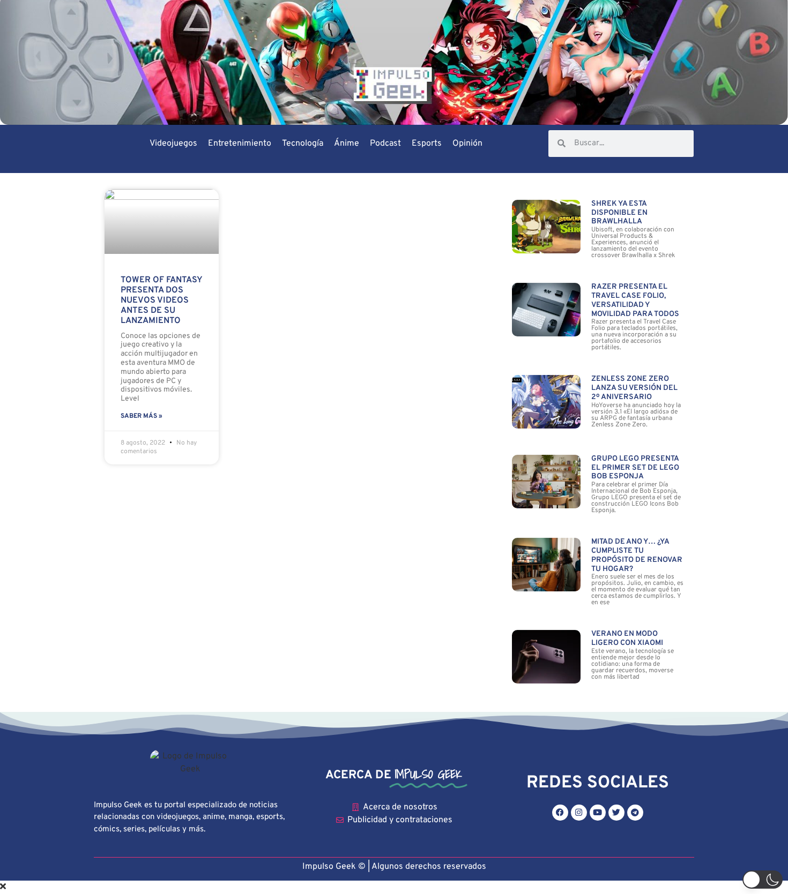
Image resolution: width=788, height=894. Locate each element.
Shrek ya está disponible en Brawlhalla (619, 213)
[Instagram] (579, 813)
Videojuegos (173, 143)
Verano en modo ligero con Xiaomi (627, 638)
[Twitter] (616, 813)
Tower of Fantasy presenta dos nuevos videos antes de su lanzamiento (161, 301)
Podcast (385, 143)
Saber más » (141, 416)
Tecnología (302, 143)
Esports (427, 143)
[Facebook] (560, 813)
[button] (762, 879)
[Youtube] (598, 813)
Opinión (467, 143)
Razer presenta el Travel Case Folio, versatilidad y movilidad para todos (635, 300)
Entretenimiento (239, 143)
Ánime (346, 143)
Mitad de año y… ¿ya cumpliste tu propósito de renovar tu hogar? (636, 555)
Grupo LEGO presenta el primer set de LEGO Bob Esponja (635, 468)
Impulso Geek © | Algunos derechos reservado (392, 866)
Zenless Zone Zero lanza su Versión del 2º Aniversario (634, 388)
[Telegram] (635, 813)
